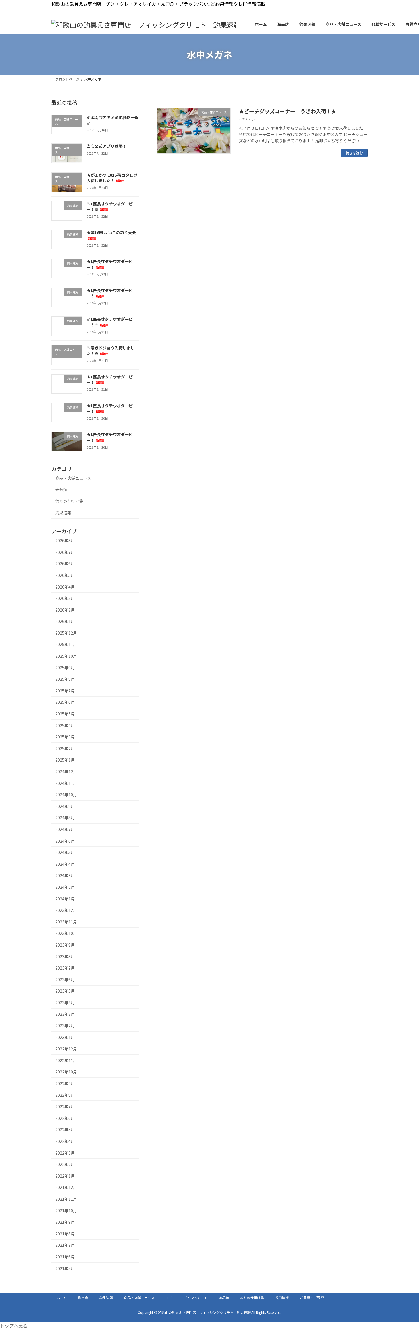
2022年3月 (65, 1153)
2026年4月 (65, 587)
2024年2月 (65, 887)
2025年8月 (65, 679)
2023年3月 (65, 1014)
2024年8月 (65, 818)
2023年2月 (65, 1025)
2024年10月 (66, 795)
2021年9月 (65, 1222)
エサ (169, 1297)
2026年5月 (65, 575)
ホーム (61, 1297)
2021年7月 (65, 1245)
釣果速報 (63, 513)
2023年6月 (65, 979)
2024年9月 (65, 806)
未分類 (61, 490)
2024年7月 (65, 829)
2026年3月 (65, 598)
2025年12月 (66, 633)
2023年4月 (65, 1002)
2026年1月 (65, 621)
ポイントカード (196, 1297)
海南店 (83, 1297)
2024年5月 (65, 852)
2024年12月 (66, 771)
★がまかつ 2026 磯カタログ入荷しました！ (112, 178)
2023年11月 (66, 922)
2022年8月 (65, 1095)
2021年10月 (66, 1210)
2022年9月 (65, 1083)
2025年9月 (65, 667)
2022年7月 (65, 1107)
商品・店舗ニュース (73, 478)
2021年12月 (66, 1187)
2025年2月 (65, 748)
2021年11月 (66, 1199)
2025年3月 (65, 737)
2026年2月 (65, 610)
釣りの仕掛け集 (69, 501)
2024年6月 (65, 841)
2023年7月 (65, 968)
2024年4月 (65, 864)
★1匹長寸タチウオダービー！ (110, 293)
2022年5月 (65, 1130)
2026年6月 (65, 564)
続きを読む (354, 152)
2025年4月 (65, 725)
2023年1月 (65, 1037)
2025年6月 (65, 702)
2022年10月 (66, 1072)
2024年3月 (65, 876)
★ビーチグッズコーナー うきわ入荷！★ (287, 111)
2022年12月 (66, 1049)
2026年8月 (65, 541)
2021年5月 (65, 1268)
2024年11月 (66, 783)
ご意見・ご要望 (312, 1297)
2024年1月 (65, 899)
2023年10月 (66, 933)
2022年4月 (65, 1141)
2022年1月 (65, 1176)
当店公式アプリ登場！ (107, 146)
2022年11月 (66, 1060)
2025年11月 (66, 644)
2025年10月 (66, 656)
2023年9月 (65, 945)
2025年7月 (65, 691)
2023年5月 (65, 991)
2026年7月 (65, 552)
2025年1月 (65, 760)
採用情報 (282, 1297)
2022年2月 (65, 1164)
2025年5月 (65, 714)
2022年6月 (65, 1118)
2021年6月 (65, 1257)
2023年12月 (66, 910)
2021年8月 (65, 1234)
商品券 (224, 1297)
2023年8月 (65, 956)
